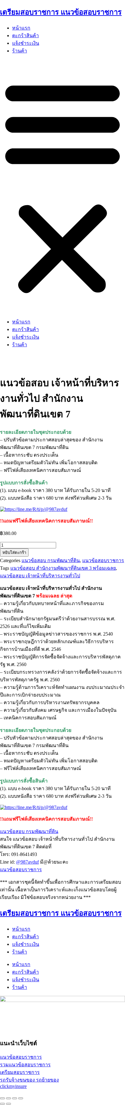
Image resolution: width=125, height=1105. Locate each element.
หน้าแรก (21, 27)
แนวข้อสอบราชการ (103, 560)
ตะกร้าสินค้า (25, 35)
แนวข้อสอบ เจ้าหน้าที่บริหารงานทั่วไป (40, 575)
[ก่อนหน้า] (2, 1104)
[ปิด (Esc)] (20, 1098)
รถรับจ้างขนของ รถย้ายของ (29, 1079)
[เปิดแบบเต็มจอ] (8, 1098)
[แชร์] (14, 1098)
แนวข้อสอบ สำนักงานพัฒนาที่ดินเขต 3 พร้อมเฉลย (63, 568)
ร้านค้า (19, 50)
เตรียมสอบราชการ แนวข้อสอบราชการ (61, 12)
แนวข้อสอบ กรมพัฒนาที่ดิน (51, 560)
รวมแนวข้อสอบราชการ (25, 1064)
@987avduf (27, 861)
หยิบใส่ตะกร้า (14, 552)
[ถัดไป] (8, 1104)
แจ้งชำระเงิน (25, 43)
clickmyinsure (13, 1086)
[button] (62, 186)
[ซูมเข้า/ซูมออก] (2, 1098)
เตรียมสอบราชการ (20, 1072)
